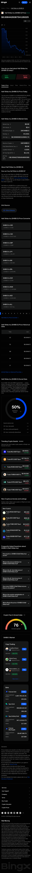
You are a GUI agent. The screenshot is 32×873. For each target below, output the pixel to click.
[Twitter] (2, 813)
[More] (23, 813)
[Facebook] (11, 813)
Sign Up (24, 2)
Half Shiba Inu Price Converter (9, 317)
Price (7, 8)
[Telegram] (5, 813)
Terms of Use (13, 764)
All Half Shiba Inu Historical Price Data (11, 372)
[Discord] (8, 813)
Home (3, 8)
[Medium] (20, 813)
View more (15, 679)
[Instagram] (14, 813)
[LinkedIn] (17, 813)
